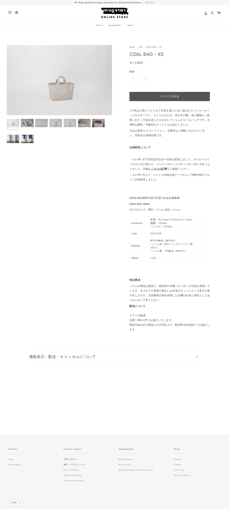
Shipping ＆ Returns (73, 475)
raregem (177, 459)
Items (10, 459)
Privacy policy (125, 464)
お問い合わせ (70, 459)
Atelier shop (179, 470)
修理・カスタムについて (75, 464)
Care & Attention (71, 470)
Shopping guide (125, 459)
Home (132, 47)
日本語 (14, 502)
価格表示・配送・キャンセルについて (62, 356)
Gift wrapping (14, 464)
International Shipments (74, 480)
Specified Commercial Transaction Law (136, 470)
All (140, 47)
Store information (182, 475)
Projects (177, 464)
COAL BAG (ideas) (139, 204)
